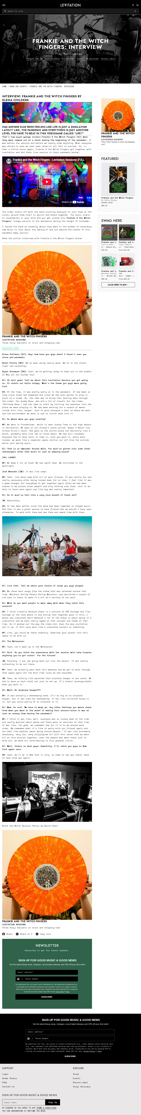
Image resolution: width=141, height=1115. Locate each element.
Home (4, 86)
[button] (137, 5)
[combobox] (70, 11)
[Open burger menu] (4, 5)
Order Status (9, 1078)
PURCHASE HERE (10, 348)
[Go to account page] (133, 5)
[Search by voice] (135, 11)
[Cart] (137, 5)
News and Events (18, 86)
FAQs (4, 1082)
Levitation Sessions (87, 58)
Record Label (108, 58)
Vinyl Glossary (81, 1086)
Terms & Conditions (46, 1107)
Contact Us (8, 1086)
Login (5, 1074)
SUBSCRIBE (46, 997)
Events (76, 1078)
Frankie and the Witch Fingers (43, 58)
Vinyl (76, 1074)
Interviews (68, 58)
